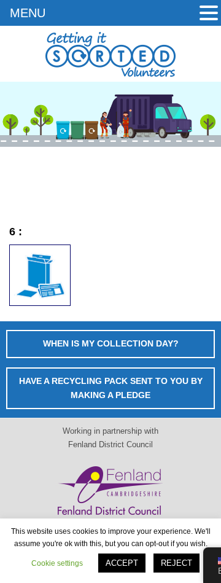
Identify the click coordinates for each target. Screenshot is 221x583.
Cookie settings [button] (57, 563)
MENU (27, 13)
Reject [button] (176, 563)
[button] (209, 14)
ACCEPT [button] (122, 563)
